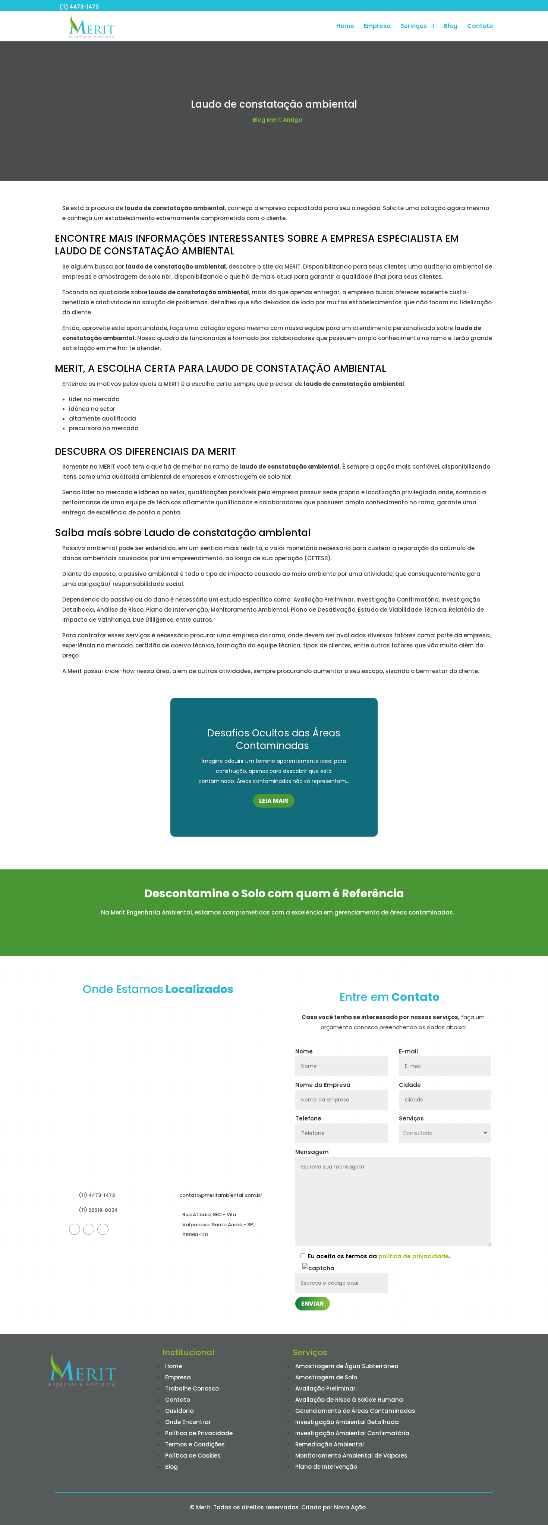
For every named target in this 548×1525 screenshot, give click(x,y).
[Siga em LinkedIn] (102, 1229)
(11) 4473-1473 (79, 6)
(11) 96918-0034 (98, 1210)
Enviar (312, 1303)
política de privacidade (413, 1256)
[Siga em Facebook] (74, 1229)
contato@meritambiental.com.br (220, 1195)
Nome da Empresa (322, 1085)
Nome (304, 1051)
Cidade (410, 1085)
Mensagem (312, 1152)
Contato (480, 26)
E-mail (408, 1051)
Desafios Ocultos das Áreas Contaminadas (273, 739)
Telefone (308, 1118)
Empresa (377, 26)
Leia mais (274, 800)
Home (345, 26)
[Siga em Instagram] (88, 1229)
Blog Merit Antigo (277, 120)
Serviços (413, 26)
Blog (450, 26)
